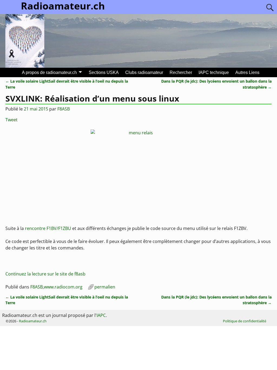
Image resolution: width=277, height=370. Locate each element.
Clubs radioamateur (144, 72)
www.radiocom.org (63, 287)
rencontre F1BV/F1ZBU (48, 228)
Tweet (11, 120)
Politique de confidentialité (244, 321)
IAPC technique (214, 72)
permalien (104, 287)
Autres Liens (247, 72)
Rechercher (181, 72)
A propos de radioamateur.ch (49, 72)
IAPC (101, 315)
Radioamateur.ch (33, 321)
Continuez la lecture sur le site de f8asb (45, 274)
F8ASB (36, 287)
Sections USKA (104, 72)
